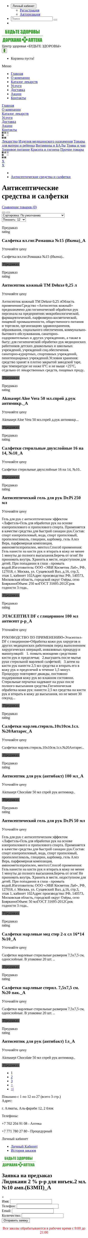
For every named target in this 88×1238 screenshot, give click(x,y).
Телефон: (9, 1206)
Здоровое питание (16, 149)
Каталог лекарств (24, 82)
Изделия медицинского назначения (46, 141)
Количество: (11, 1215)
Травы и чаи (76, 145)
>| (12, 1089)
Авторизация (30, 14)
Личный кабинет (24, 6)
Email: (6, 1211)
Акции (16, 94)
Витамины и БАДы (51, 145)
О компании (20, 78)
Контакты (18, 98)
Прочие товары (72, 149)
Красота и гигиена (45, 149)
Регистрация (29, 10)
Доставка (18, 90)
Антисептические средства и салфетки (41, 177)
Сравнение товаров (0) (19, 207)
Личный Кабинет (24, 1146)
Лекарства (10, 141)
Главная (17, 74)
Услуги (16, 86)
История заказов (23, 1150)
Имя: (5, 1201)
